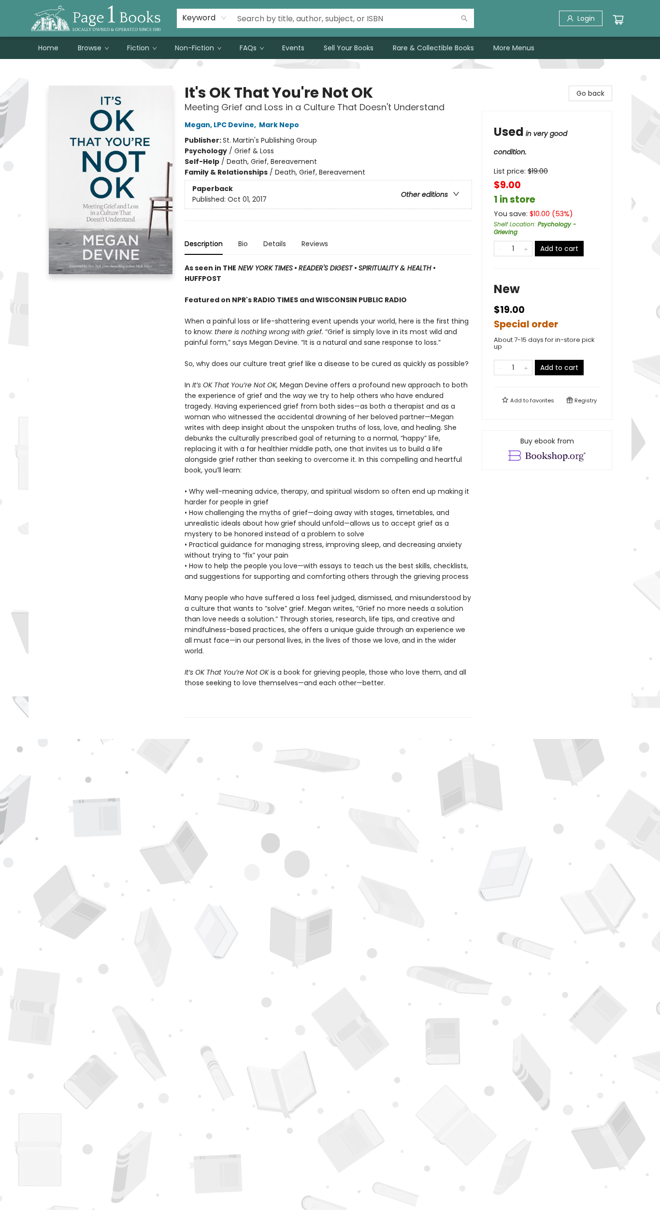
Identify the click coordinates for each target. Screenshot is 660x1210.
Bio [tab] (243, 244)
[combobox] (204, 18)
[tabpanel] (328, 490)
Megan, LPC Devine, (221, 125)
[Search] (464, 18)
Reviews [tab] (314, 244)
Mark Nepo (279, 125)
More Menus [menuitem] (513, 48)
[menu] (330, 48)
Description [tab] (204, 244)
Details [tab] (274, 244)
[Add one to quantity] (526, 248)
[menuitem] (48, 48)
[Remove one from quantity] (500, 248)
